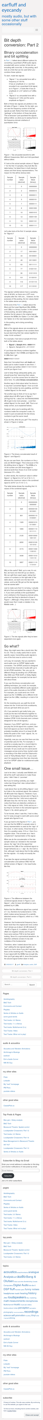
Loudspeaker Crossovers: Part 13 (16, 1148)
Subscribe (8, 1176)
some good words (10, 1016)
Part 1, (19, 305)
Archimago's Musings (12, 1052)
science (7, 1315)
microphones (31, 1300)
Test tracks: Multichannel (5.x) (15, 1027)
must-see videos (26, 1305)
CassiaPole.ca (9, 1105)
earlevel (7, 1055)
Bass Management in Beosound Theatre (19, 1141)
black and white (19, 1281)
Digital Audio (21, 1285)
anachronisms (22, 1272)
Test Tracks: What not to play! (15, 1034)
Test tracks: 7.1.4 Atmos (13, 1023)
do (30, 1285)
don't (34, 1285)
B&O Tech (7, 1002)
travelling (28, 1316)
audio (31, 964)
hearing (24, 1293)
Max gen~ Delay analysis (13, 1120)
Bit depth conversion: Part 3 (21, 977)
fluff (12, 1289)
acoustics (10, 1272)
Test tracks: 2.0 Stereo (12, 1020)
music (17, 1304)
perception (23, 1307)
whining (12, 1318)
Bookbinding (28, 1281)
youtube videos (9, 1091)
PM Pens (7, 1087)
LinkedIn (7, 1080)
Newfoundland (8, 1308)
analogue (33, 1272)
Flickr (6, 1077)
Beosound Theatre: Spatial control (16, 1127)
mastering (33, 1298)
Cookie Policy (11, 1411)
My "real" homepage (11, 1084)
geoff (18, 964)
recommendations (19, 1312)
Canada (35, 1281)
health (17, 1293)
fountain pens (19, 1289)
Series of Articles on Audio (13, 1013)
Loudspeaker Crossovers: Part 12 (16, 1130)
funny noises (32, 1289)
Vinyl (33, 1315)
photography (8, 1312)
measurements (17, 1300)
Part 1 (8, 60)
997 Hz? (7, 1144)
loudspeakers (17, 1297)
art (15, 1276)
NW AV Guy (8, 1062)
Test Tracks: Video (11, 1030)
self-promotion (18, 1315)
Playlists (7, 1009)
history (32, 1293)
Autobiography (9, 999)
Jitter (6, 1297)
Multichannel (8, 1304)
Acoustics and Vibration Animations (17, 1048)
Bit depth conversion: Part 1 (22, 971)
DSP (35, 964)
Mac (28, 1298)
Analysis (26, 964)
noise (16, 1308)
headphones (9, 1293)
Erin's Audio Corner (11, 1059)
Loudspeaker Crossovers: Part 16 (16, 1137)
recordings (31, 1311)
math (6, 1300)
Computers (8, 1285)
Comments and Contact (13, 1006)
